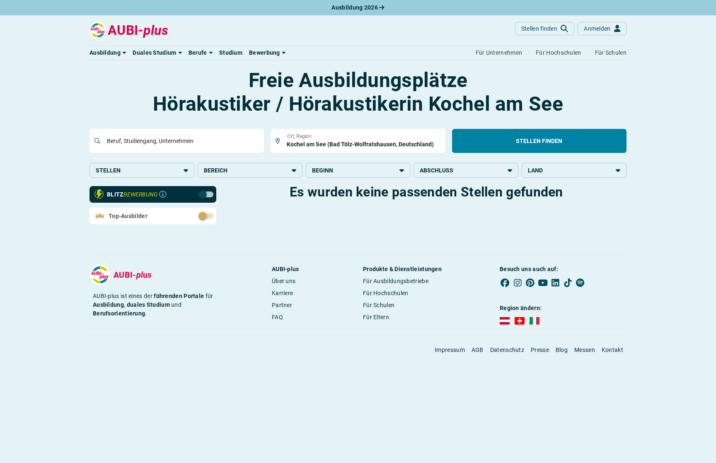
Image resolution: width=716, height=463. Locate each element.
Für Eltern (376, 317)
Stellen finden (539, 141)
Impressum (450, 350)
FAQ (277, 317)
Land (535, 170)
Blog (562, 350)
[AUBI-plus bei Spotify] (580, 282)
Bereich (215, 170)
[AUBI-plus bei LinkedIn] (555, 282)
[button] (108, 52)
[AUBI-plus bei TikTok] (567, 282)
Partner (282, 305)
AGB (478, 350)
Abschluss (436, 170)
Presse (540, 350)
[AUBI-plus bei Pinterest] (530, 282)
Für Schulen (378, 305)
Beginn (322, 170)
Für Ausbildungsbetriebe (395, 281)
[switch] (187, 194)
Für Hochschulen (386, 293)
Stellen (108, 170)
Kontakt (612, 350)
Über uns (283, 281)
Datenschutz (507, 350)
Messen (584, 350)
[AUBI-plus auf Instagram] (517, 282)
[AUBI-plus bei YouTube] (542, 282)
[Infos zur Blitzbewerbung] (163, 194)
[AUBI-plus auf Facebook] (505, 282)
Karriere (282, 293)
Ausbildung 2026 (355, 7)
